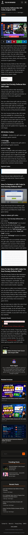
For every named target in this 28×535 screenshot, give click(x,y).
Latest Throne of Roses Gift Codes (14, 326)
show (9, 78)
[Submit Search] (23, 454)
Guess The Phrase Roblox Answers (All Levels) (13, 398)
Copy (7, 140)
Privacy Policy (18, 523)
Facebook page (11, 340)
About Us (11, 523)
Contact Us (4, 523)
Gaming (3, 14)
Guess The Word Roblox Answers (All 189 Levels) (14, 419)
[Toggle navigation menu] (25, 2)
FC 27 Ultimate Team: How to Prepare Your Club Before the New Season (14, 496)
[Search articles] (22, 2)
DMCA (24, 523)
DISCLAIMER (14, 526)
